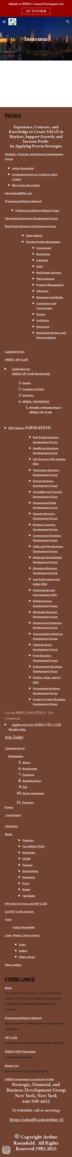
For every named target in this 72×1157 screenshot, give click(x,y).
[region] (36, 8)
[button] (4, 21)
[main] (36, 39)
